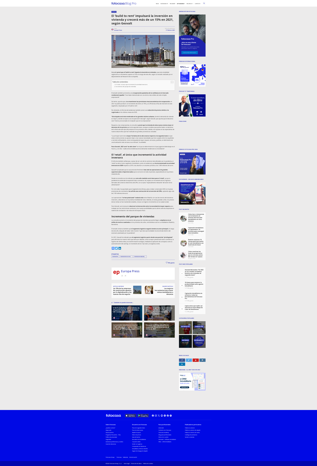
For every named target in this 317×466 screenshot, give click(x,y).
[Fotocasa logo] (113, 415)
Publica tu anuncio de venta (192, 432)
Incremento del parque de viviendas (125, 86)
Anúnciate (161, 428)
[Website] (122, 275)
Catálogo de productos (191, 435)
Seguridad (108, 439)
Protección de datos (136, 463)
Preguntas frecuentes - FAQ (113, 435)
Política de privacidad (111, 437)
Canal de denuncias (111, 444)
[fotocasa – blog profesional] (123, 3)
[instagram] (156, 416)
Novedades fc (164, 3)
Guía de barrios (136, 437)
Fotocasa (119, 457)
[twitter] (159, 416)
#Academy (172, 3)
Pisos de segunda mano (138, 428)
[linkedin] (165, 416)
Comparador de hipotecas (139, 446)
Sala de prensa (110, 432)
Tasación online (136, 441)
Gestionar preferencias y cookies (114, 441)
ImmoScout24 (133, 457)
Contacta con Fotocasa (164, 430)
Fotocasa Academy (163, 432)
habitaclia (125, 457)
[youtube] (162, 416)
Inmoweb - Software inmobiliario (167, 439)
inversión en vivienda (126, 256)
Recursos (189, 3)
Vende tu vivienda (189, 437)
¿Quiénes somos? (110, 428)
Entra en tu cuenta (163, 437)
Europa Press (118, 30)
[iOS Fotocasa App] (130, 415)
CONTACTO (197, 3)
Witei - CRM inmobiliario (164, 441)
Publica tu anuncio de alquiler (192, 430)
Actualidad (180, 3)
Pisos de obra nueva (137, 430)
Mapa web (108, 430)
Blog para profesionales (164, 435)
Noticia (114, 11)
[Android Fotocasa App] (143, 415)
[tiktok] (168, 416)
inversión (115, 256)
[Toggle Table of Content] (171, 82)
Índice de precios (136, 435)
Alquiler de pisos (136, 432)
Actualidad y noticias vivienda (140, 448)
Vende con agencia (137, 444)
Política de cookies (148, 463)
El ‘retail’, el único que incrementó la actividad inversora (131, 84)
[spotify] (171, 416)
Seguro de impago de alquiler (140, 451)
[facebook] (153, 416)
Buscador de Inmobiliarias (139, 439)
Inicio (157, 3)
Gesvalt (114, 72)
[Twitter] (125, 275)
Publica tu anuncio (190, 428)
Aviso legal (127, 463)
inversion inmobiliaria (140, 256)
